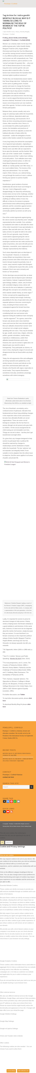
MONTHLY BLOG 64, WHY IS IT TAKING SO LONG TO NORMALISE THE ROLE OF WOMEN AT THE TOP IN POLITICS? (16, 23)
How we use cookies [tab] (7, 855)
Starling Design (28, 826)
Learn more (9, 842)
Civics (13, 31)
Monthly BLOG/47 (16, 658)
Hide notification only (23, 1070)
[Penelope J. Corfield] (15, 3)
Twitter (22, 694)
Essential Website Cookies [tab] (9, 885)
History (17, 31)
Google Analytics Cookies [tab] (8, 961)
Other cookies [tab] (4, 1043)
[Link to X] (26, 828)
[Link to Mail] (32, 828)
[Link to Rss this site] (29, 828)
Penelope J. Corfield (8, 34)
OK (2, 842)
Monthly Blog (24, 31)
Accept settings (11, 1070)
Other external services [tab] (7, 992)
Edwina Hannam (16, 826)
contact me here (8, 777)
